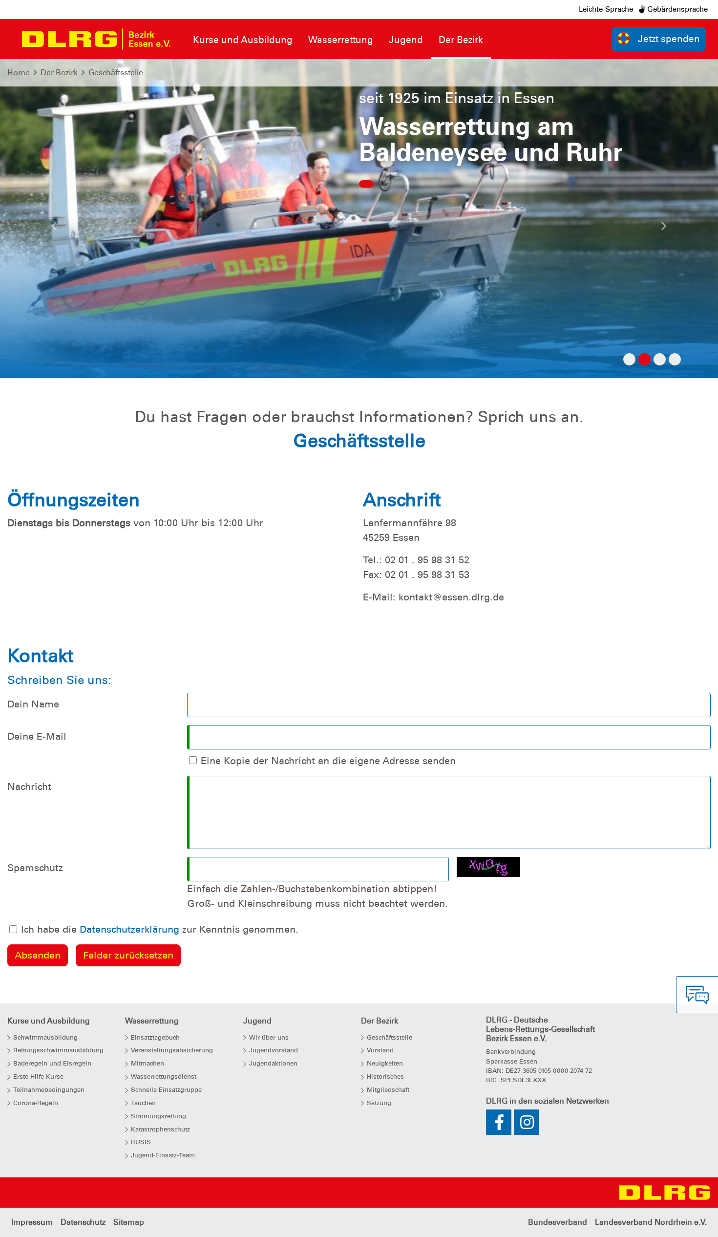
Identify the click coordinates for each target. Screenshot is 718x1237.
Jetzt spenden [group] (669, 38)
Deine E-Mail (36, 736)
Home (18, 72)
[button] (54, 228)
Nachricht (29, 786)
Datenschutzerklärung (129, 929)
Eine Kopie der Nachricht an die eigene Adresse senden (328, 761)
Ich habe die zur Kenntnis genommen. (159, 929)
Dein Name (33, 704)
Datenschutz (83, 1222)
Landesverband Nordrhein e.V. (651, 1222)
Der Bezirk (59, 72)
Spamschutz (35, 868)
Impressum (32, 1222)
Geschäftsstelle (115, 72)
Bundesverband (557, 1222)
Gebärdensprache (676, 9)
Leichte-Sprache (606, 9)
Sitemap (128, 1222)
